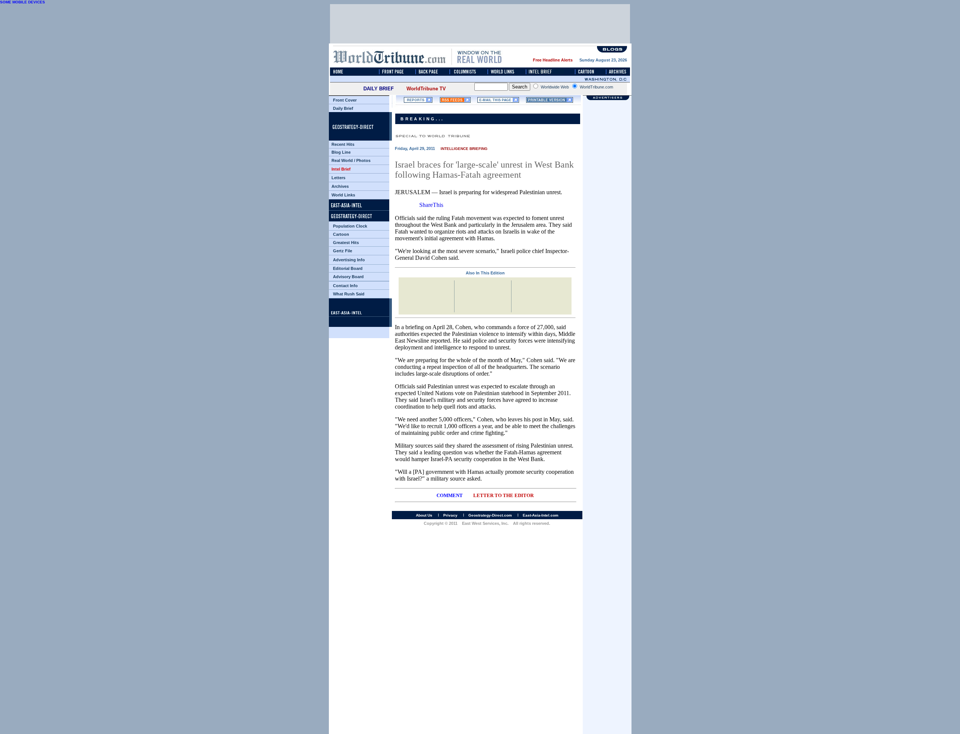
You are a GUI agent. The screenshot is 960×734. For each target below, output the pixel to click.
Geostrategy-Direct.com (490, 515)
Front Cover (345, 100)
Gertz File (342, 251)
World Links (343, 195)
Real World (342, 160)
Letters (338, 177)
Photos (363, 160)
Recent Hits (343, 144)
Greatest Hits (346, 242)
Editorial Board (348, 268)
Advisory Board (348, 276)
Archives (340, 186)
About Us (424, 515)
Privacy (450, 515)
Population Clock (350, 226)
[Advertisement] (607, 379)
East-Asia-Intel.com (540, 515)
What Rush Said (348, 294)
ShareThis (431, 205)
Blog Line (341, 152)
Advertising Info (349, 260)
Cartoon (341, 234)
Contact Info (345, 285)
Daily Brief (343, 108)
